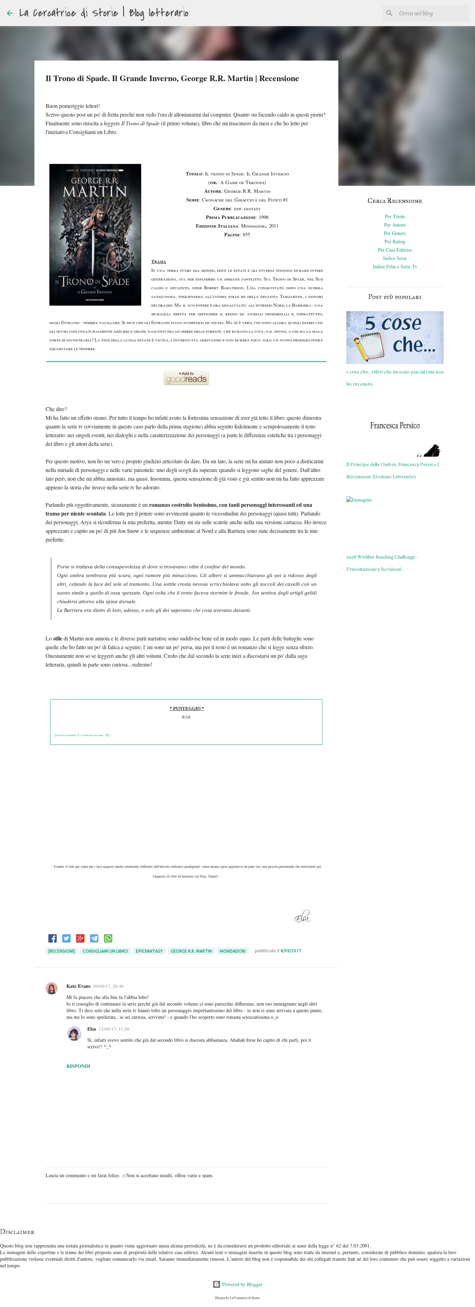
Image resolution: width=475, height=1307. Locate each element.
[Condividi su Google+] (80, 941)
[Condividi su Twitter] (66, 941)
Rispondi (78, 1066)
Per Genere (395, 233)
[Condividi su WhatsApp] (108, 941)
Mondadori (232, 951)
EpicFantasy (149, 951)
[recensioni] (61, 951)
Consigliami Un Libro (105, 951)
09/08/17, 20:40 (108, 986)
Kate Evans (78, 986)
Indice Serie (395, 258)
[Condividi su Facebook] (52, 941)
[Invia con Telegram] (94, 941)
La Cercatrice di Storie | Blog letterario (103, 13)
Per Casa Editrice (395, 249)
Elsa (91, 1028)
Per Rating (395, 241)
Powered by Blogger (242, 1284)
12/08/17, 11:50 (114, 1029)
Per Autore (395, 224)
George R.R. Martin (191, 951)
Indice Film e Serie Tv (395, 266)
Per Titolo (395, 216)
